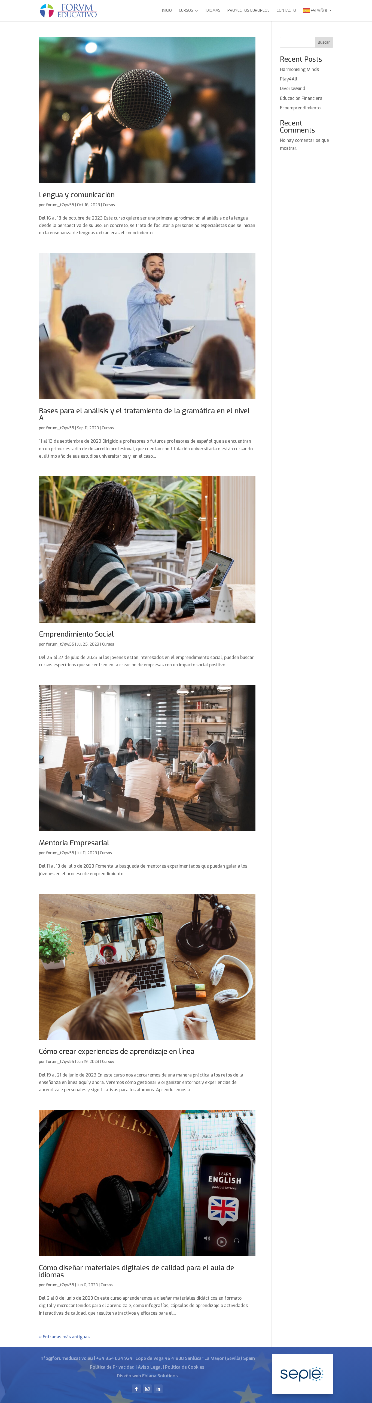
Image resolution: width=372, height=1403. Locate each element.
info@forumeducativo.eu (66, 1358)
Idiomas (213, 11)
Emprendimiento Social (76, 634)
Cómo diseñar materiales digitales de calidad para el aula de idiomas (136, 1271)
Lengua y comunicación (77, 195)
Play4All (288, 79)
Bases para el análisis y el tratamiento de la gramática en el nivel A (144, 414)
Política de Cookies (185, 1367)
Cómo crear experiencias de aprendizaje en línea (116, 1051)
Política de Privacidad (112, 1367)
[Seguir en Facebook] (136, 1388)
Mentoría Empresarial (74, 843)
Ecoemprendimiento (300, 108)
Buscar (324, 42)
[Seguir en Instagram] (147, 1388)
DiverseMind (292, 88)
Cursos (186, 11)
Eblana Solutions (160, 1376)
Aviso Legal (150, 1367)
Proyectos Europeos (248, 11)
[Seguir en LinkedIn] (158, 1388)
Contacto (286, 11)
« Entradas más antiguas (64, 1337)
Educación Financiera (301, 98)
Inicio (167, 11)
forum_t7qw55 (60, 205)
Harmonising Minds (299, 69)
